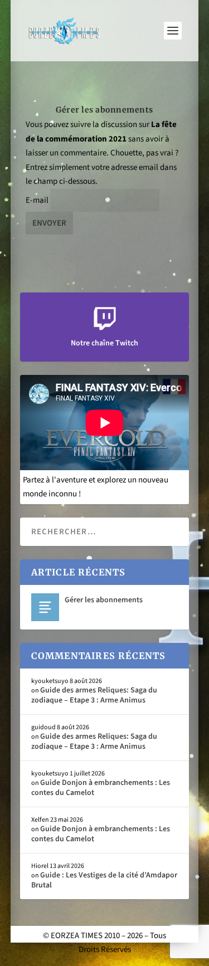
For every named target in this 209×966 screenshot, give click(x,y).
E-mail (37, 200)
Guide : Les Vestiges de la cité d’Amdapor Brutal (104, 880)
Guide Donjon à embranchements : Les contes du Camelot (100, 787)
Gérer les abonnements (104, 600)
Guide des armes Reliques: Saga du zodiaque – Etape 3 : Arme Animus (94, 695)
